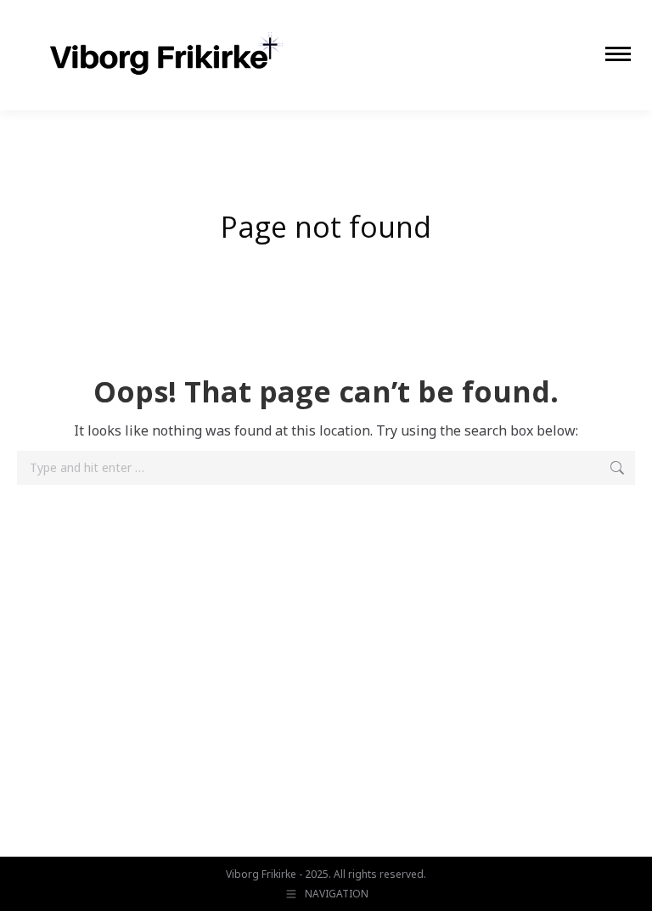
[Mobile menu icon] (618, 53)
